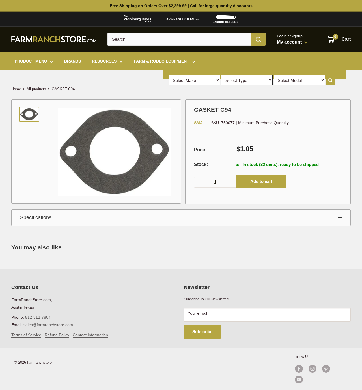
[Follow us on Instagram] (312, 369)
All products (36, 89)
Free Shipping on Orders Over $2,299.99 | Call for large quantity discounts (181, 5)
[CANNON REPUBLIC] (225, 19)
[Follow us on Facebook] (299, 369)
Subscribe (202, 331)
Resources (104, 61)
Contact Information (90, 335)
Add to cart (261, 181)
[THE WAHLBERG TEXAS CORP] (137, 19)
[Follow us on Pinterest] (326, 369)
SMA (198, 122)
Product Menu (31, 61)
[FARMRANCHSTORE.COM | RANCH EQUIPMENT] (182, 19)
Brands (72, 61)
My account (290, 42)
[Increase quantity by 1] (230, 182)
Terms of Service (26, 335)
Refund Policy (57, 335)
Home (16, 89)
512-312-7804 (38, 317)
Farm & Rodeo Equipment (161, 61)
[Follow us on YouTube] (319, 379)
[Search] (258, 39)
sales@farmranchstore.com (48, 324)
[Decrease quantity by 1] (200, 182)
